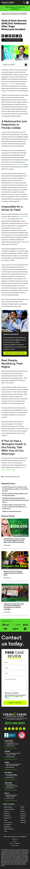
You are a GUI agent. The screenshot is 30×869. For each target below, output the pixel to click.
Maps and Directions (11, 748)
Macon (7, 793)
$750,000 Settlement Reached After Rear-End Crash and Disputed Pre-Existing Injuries (15, 500)
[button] (27, 3)
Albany (22, 807)
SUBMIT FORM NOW (15, 702)
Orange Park (7, 818)
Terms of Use (11, 696)
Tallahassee (7, 826)
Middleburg (7, 815)
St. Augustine (7, 824)
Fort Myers (8, 772)
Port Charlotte (8, 822)
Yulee (5, 831)
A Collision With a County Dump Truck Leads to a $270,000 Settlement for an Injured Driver (14, 506)
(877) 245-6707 (15, 723)
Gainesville (8, 783)
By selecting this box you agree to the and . (15, 697)
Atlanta (22, 811)
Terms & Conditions (15, 843)
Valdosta (22, 818)
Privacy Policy (15, 845)
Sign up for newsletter (12, 693)
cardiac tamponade (19, 164)
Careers (15, 841)
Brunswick (23, 813)
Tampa (7, 762)
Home (3, 13)
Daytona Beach (8, 807)
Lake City (6, 811)
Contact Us (15, 839)
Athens (22, 809)
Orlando (7, 751)
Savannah (23, 815)
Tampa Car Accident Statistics (11, 511)
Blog (7, 13)
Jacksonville (9, 741)
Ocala (5, 820)
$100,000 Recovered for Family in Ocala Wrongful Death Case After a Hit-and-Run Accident (15, 489)
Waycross (23, 820)
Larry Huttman (11, 83)
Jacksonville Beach (9, 809)
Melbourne (7, 813)
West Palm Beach (9, 829)
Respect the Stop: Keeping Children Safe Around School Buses (13, 573)
